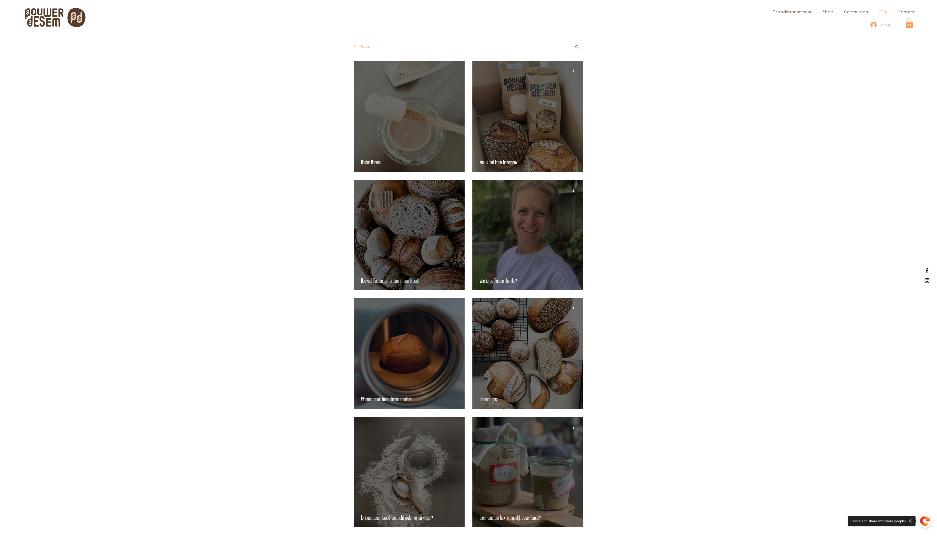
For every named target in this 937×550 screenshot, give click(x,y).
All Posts (362, 46)
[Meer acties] (456, 72)
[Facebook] (927, 270)
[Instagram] (927, 280)
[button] (909, 23)
